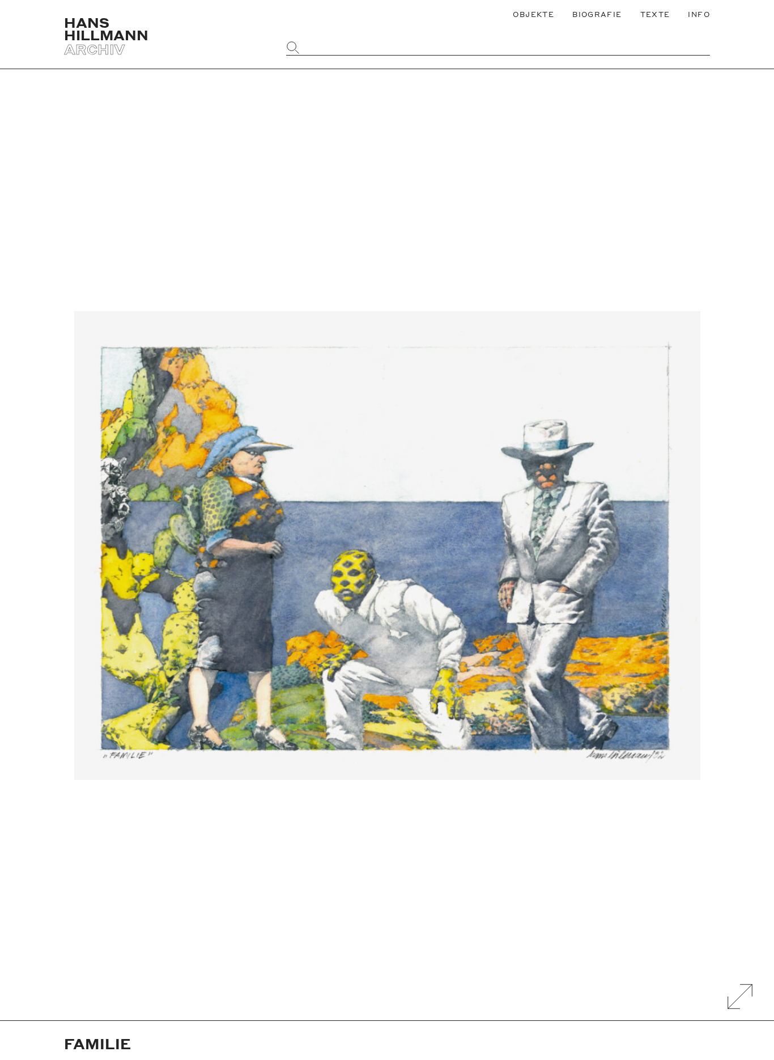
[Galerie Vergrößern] (740, 996)
